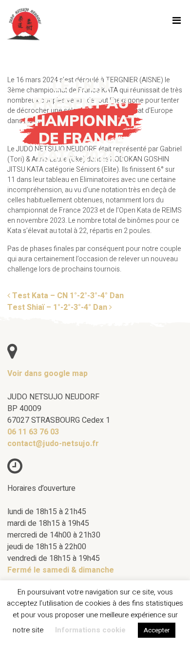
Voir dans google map (47, 373)
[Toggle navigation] (176, 23)
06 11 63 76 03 (33, 432)
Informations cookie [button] (90, 630)
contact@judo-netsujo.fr (53, 443)
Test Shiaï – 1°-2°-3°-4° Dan (58, 307)
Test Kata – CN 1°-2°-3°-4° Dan (67, 296)
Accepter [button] (157, 630)
